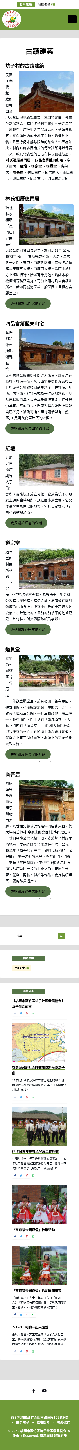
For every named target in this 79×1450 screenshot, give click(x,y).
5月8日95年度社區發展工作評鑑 (35, 1151)
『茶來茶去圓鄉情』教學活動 (33, 1230)
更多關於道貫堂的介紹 (28, 754)
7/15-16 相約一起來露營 (30, 1327)
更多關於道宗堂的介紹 (28, 629)
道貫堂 (51, 166)
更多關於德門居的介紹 (28, 304)
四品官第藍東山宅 (49, 160)
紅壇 (23, 166)
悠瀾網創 (46, 1436)
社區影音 (46, 5)
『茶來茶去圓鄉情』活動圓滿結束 (36, 1291)
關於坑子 (22, 1422)
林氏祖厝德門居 (18, 160)
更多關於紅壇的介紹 (26, 523)
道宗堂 (36, 166)
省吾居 (18, 172)
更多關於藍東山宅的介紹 (30, 428)
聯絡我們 (63, 1422)
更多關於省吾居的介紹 (28, 891)
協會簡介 (43, 1422)
